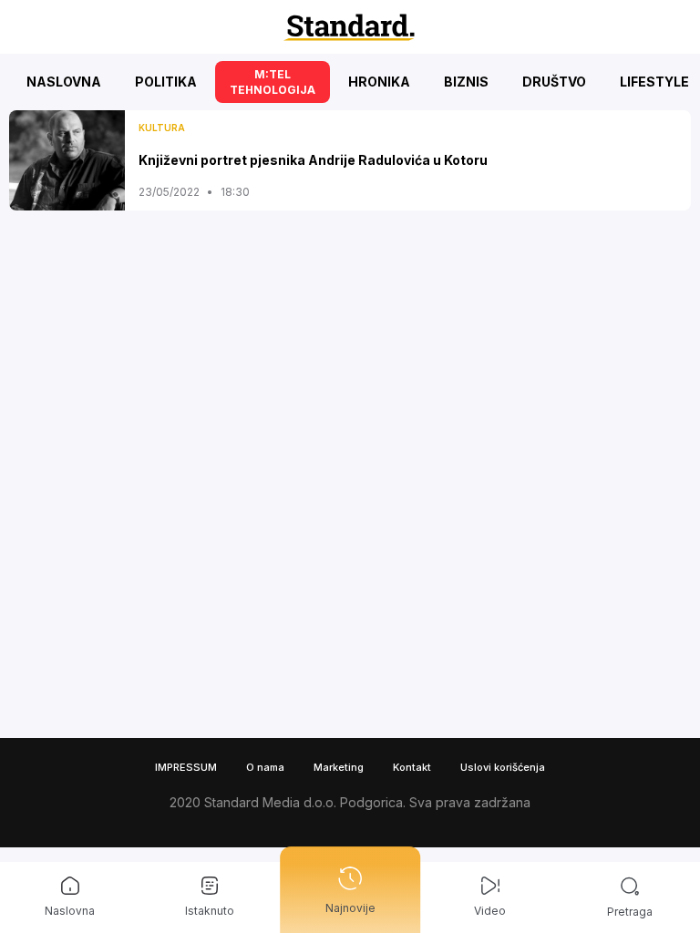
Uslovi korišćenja (502, 767)
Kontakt (412, 767)
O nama (265, 767)
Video (490, 911)
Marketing (339, 767)
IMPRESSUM (186, 767)
